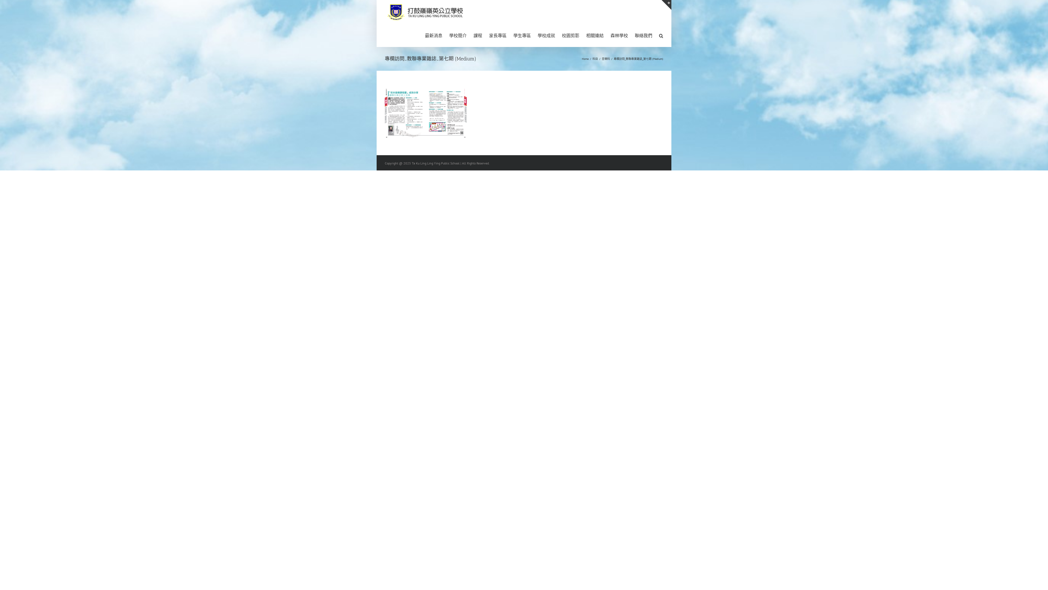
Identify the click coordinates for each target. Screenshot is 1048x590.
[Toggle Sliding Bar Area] (666, 5)
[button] (661, 35)
